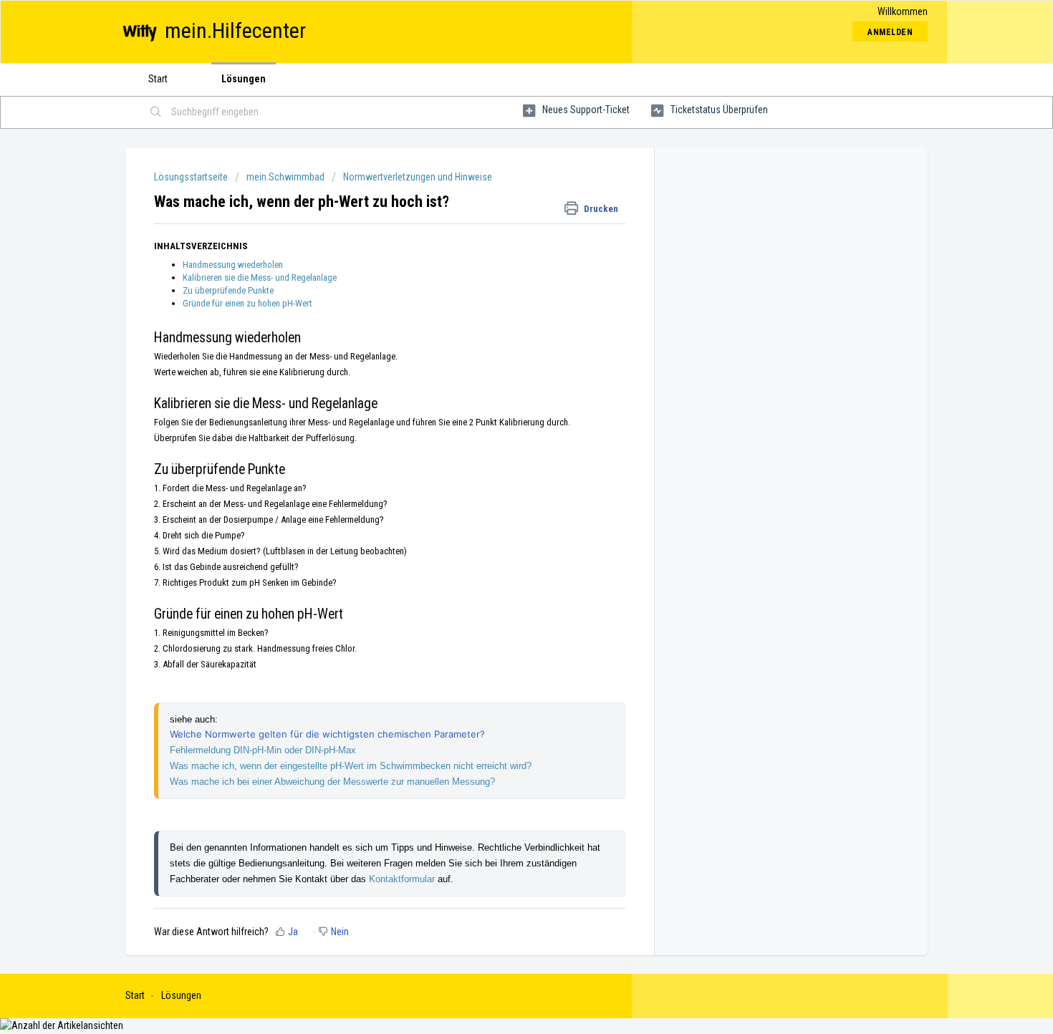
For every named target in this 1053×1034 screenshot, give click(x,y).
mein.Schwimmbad (285, 177)
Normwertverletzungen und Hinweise (417, 177)
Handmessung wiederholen (233, 264)
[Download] (500, 333)
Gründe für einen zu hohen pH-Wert (247, 303)
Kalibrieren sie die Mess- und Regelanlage (260, 277)
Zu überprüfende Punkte (228, 290)
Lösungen (243, 78)
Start (158, 78)
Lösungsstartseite (192, 177)
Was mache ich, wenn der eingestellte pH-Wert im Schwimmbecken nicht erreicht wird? (351, 765)
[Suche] (156, 112)
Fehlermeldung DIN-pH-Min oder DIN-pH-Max (263, 750)
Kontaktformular (403, 879)
